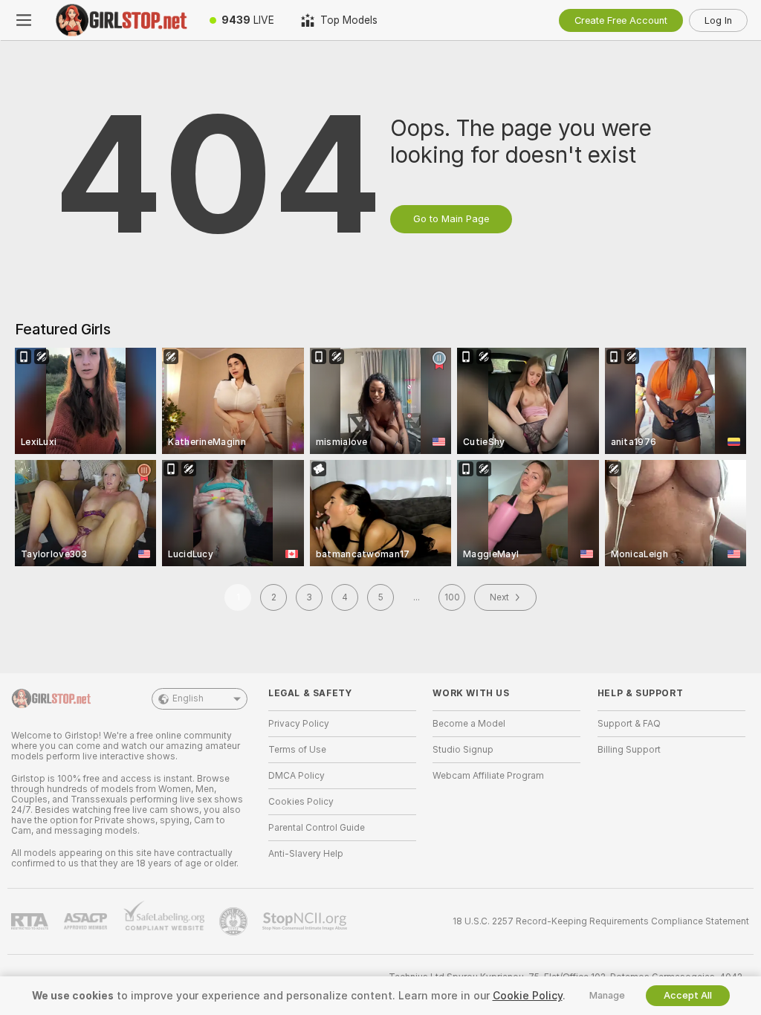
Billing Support (629, 750)
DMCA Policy (296, 776)
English (188, 698)
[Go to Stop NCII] (306, 921)
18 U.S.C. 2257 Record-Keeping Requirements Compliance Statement (601, 921)
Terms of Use (297, 750)
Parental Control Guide (316, 828)
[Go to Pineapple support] (234, 921)
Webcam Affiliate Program (488, 776)
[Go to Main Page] (122, 20)
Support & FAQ (629, 724)
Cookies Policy (301, 802)
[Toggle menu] (24, 20)
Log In (718, 20)
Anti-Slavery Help (305, 854)
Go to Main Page (451, 218)
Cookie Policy (528, 996)
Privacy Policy (298, 724)
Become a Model (469, 724)
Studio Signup (463, 750)
